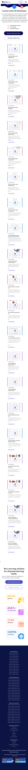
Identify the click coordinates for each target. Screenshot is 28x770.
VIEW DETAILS (11, 65)
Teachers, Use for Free (13, 38)
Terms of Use (5, 750)
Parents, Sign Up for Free (13, 33)
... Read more (23, 21)
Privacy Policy (12, 750)
